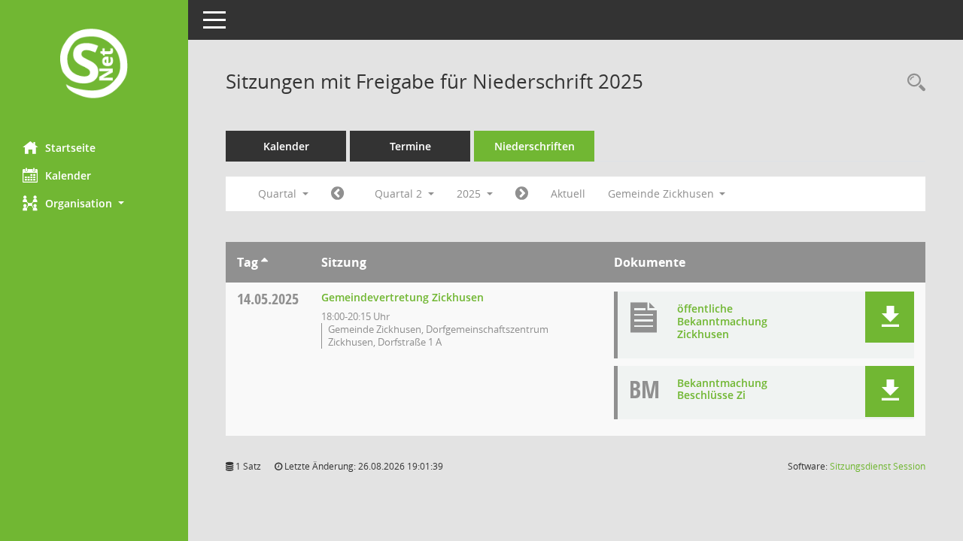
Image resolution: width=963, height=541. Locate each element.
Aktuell (568, 193)
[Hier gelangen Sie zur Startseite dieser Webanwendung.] (94, 65)
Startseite (70, 148)
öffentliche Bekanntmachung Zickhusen (722, 321)
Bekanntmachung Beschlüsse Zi (722, 389)
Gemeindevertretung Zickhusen (402, 297)
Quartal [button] (278, 193)
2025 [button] (470, 193)
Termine (410, 146)
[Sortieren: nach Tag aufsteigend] (264, 262)
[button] (94, 203)
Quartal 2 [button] (400, 193)
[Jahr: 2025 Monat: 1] (337, 193)
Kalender (68, 175)
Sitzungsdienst (877, 466)
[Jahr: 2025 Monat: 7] (521, 193)
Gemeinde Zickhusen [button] (662, 193)
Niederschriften (534, 146)
